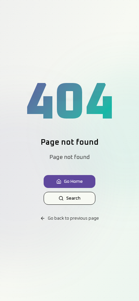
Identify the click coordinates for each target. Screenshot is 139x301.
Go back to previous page (73, 218)
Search (73, 198)
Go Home (73, 181)
